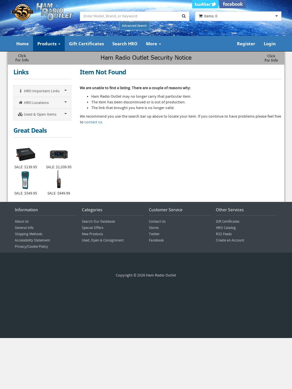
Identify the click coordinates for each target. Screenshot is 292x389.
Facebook (156, 240)
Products (47, 43)
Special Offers (92, 228)
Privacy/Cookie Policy (31, 246)
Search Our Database (98, 221)
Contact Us (157, 221)
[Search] (184, 16)
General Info (24, 228)
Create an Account (230, 240)
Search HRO (124, 43)
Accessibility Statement (32, 240)
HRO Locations (36, 102)
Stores (154, 228)
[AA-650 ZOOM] (25, 180)
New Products (92, 234)
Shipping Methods (28, 234)
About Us (22, 221)
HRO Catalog (226, 228)
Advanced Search (134, 26)
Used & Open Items (39, 114)
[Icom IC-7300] (58, 154)
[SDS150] (58, 180)
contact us (93, 122)
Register (246, 43)
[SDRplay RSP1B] (25, 154)
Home (22, 43)
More (152, 43)
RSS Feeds (224, 234)
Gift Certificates (86, 43)
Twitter (154, 234)
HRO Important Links (41, 91)
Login (270, 43)
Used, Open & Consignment (102, 240)
